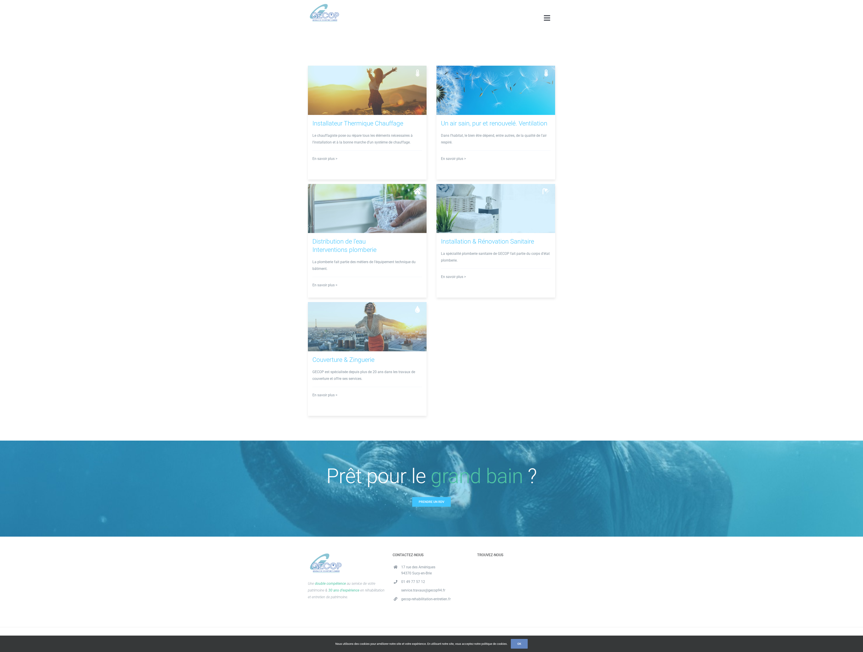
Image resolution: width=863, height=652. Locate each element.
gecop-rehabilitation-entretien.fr (426, 599)
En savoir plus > (324, 159)
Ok (519, 643)
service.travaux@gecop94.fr (423, 590)
